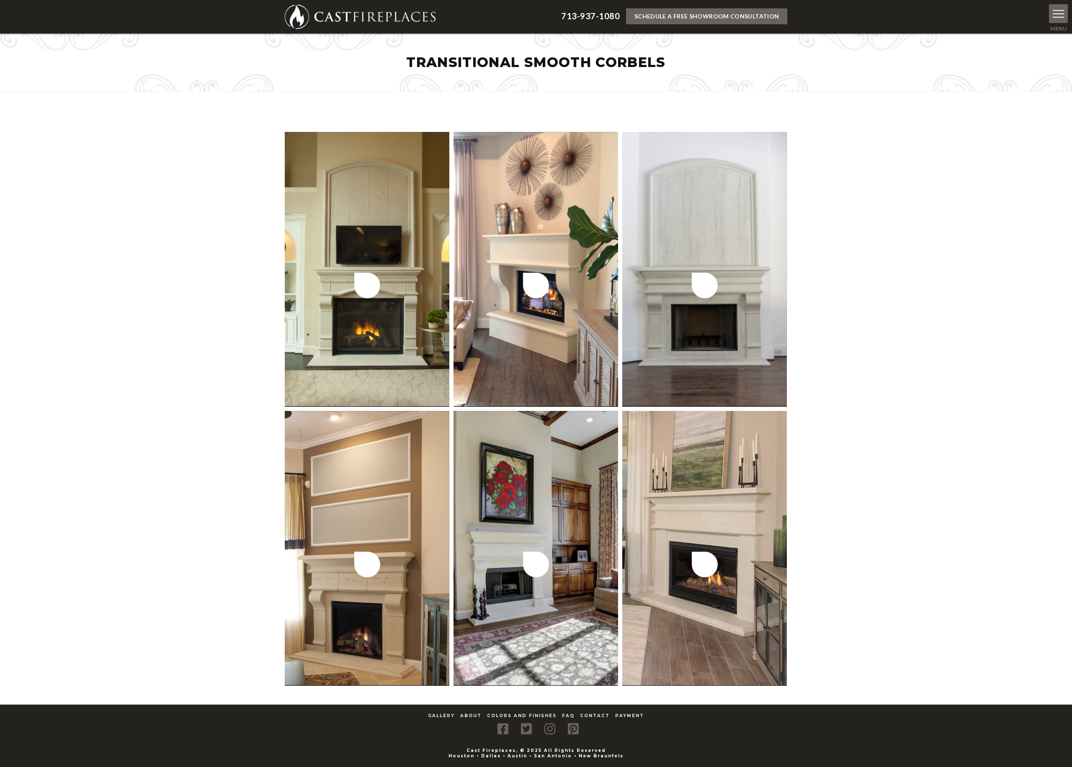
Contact (595, 715)
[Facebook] (502, 729)
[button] (1058, 13)
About (471, 715)
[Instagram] (549, 729)
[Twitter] (526, 729)
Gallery (441, 715)
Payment (629, 715)
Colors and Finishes (522, 715)
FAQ (568, 715)
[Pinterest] (573, 729)
